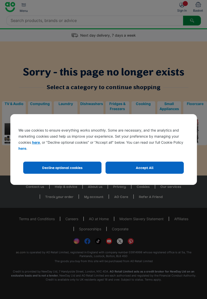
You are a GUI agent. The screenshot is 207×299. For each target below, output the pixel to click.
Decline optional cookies (62, 167)
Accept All (144, 167)
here (36, 142)
